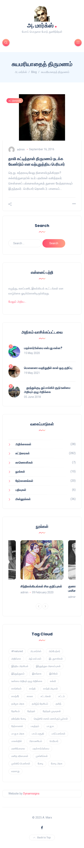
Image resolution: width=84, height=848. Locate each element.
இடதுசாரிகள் (56, 658)
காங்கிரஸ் (16, 688)
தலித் (58, 703)
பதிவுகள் (20, 490)
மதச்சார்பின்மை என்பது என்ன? (43, 348)
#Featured (17, 651)
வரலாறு (15, 771)
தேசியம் (15, 711)
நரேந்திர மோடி (18, 718)
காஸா (30, 696)
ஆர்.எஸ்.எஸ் (35, 658)
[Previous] (39, 606)
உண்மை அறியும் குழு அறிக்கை (26, 681)
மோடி (40, 763)
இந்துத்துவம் (17, 673)
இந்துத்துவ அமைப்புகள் (48, 666)
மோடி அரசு (56, 763)
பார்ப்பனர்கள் (58, 733)
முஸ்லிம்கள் (42, 756)
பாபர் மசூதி (38, 733)
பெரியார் (54, 741)
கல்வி (53, 681)
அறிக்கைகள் (23, 444)
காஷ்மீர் (15, 696)
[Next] (45, 606)
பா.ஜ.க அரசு (17, 733)
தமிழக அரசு (17, 703)
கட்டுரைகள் (15, 100)
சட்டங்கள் (46, 696)
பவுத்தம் (35, 726)
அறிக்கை (16, 658)
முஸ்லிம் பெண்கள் (20, 763)
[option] (42, 567)
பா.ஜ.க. (51, 726)
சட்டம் (61, 696)
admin (21, 149)
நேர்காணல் (17, 726)
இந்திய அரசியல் (19, 666)
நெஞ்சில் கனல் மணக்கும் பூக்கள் (51, 718)
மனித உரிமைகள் (19, 756)
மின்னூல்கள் (23, 499)
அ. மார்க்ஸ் (42, 25)
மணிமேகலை (18, 748)
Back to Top (44, 837)
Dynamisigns (31, 793)
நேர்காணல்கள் (24, 481)
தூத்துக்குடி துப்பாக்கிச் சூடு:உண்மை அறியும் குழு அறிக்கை (47, 390)
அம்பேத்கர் (54, 651)
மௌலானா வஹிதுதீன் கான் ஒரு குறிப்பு (48, 368)
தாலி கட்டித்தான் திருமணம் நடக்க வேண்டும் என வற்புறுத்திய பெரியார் (36, 161)
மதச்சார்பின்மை (41, 748)
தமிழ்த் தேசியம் (40, 703)
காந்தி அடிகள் (50, 688)
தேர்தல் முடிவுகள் (52, 711)
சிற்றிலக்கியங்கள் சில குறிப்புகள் (41, 586)
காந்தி (32, 688)
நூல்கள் (20, 471)
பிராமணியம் (35, 741)
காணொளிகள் (24, 462)
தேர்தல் (31, 711)
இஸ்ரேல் (53, 673)
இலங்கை (37, 673)
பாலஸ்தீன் (16, 741)
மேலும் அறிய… (17, 301)
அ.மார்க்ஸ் (35, 651)
